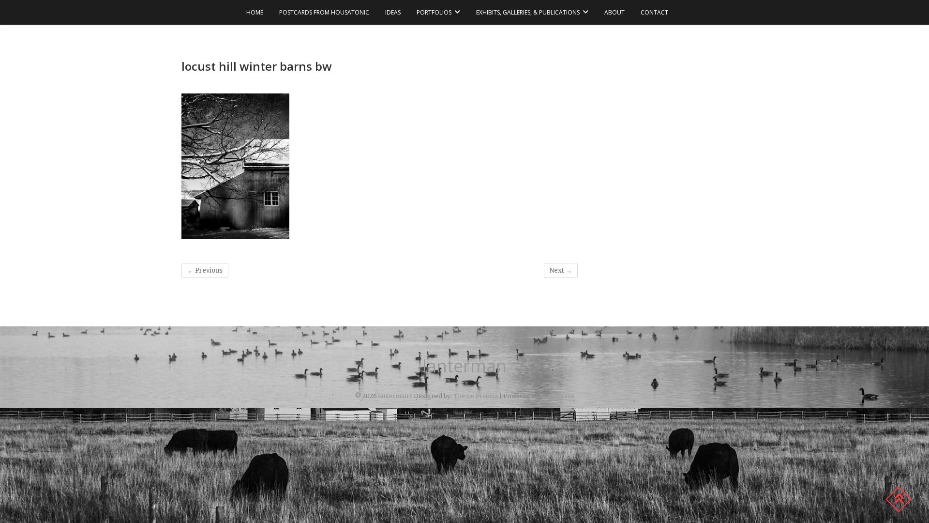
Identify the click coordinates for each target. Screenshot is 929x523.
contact (654, 12)
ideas (393, 12)
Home (254, 12)
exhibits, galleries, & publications (528, 12)
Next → (561, 270)
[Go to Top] (898, 499)
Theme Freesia (475, 396)
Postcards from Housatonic (324, 12)
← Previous (205, 270)
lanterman (464, 366)
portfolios (434, 12)
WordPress (557, 396)
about (614, 12)
